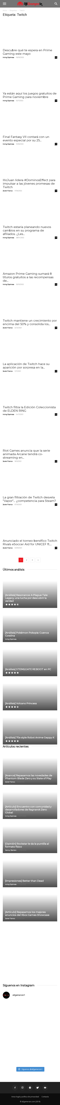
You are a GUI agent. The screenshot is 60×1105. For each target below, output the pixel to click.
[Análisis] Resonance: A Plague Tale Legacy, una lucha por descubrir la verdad (26, 598)
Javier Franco (8, 191)
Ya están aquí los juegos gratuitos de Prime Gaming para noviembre (30, 95)
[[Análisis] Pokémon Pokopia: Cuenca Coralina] (30, 625)
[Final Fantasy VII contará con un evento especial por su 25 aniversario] (30, 119)
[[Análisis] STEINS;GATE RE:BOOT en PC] (30, 659)
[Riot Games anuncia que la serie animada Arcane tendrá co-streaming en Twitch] (30, 433)
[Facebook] (15, 1087)
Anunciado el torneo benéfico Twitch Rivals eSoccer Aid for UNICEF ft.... (30, 542)
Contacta (45, 1096)
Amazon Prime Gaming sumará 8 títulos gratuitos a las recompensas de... (28, 277)
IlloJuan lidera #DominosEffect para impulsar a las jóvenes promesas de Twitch (29, 183)
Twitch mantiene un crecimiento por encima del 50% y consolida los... (30, 322)
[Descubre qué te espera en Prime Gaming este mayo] (30, 33)
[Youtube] (45, 1087)
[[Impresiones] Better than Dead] (30, 870)
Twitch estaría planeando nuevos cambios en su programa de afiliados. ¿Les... (27, 230)
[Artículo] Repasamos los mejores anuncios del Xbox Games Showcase (27, 913)
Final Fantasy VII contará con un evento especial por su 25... (26, 138)
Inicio (5, 10)
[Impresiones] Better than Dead (24, 880)
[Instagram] (22, 1087)
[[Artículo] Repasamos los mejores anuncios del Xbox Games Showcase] (30, 904)
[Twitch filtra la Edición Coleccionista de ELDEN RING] (30, 390)
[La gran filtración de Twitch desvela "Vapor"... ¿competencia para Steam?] (30, 480)
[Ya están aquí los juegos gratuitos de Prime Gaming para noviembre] (30, 76)
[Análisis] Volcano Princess (21, 703)
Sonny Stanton (10, 850)
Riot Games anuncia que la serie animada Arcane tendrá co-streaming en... (26, 454)
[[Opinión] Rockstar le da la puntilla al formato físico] (30, 836)
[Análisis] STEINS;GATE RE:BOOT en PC (28, 669)
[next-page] (38, 560)
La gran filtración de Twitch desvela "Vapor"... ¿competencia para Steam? (29, 499)
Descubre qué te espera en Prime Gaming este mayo (27, 51)
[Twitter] (37, 1087)
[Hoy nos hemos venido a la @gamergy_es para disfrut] (30, 1049)
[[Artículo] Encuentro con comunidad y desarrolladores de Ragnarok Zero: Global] (30, 802)
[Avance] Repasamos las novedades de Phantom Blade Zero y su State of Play (28, 777)
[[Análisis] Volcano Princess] (30, 693)
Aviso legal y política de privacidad (25, 1096)
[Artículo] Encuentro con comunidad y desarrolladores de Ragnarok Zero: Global (28, 809)
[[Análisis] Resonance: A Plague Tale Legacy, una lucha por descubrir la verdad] (30, 591)
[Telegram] (30, 1087)
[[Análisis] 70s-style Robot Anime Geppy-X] (30, 728)
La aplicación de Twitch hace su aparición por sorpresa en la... (26, 365)
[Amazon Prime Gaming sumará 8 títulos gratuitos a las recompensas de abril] (30, 256)
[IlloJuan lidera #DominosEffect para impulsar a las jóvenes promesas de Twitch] (30, 163)
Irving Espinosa (8, 57)
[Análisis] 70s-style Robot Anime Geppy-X (29, 737)
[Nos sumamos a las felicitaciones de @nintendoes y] (30, 1017)
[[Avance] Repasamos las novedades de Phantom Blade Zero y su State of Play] (30, 768)
